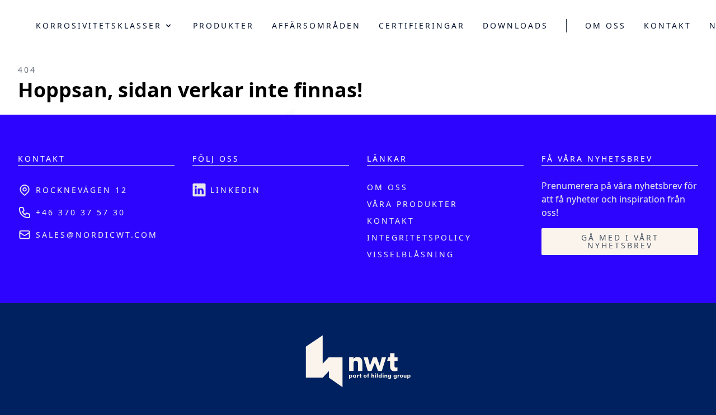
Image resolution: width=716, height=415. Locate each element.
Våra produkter (412, 204)
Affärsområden (316, 26)
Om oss (605, 26)
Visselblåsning (410, 254)
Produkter (223, 26)
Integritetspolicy (419, 237)
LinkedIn (235, 190)
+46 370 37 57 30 (80, 212)
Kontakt (667, 26)
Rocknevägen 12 (82, 190)
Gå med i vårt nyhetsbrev (620, 241)
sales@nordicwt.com (97, 234)
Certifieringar (422, 26)
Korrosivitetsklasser (99, 25)
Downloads (515, 26)
